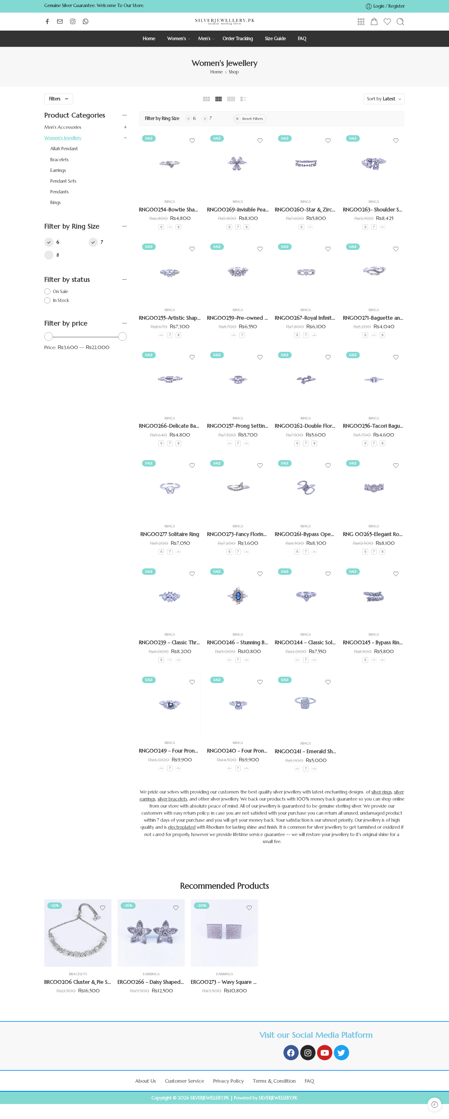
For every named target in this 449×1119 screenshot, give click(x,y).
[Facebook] (291, 1052)
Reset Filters (253, 118)
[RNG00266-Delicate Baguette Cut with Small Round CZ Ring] (170, 380)
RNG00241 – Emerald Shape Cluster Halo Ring (306, 751)
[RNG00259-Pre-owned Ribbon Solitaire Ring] (238, 271)
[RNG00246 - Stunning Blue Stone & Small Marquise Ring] (238, 596)
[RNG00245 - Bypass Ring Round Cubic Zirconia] (374, 596)
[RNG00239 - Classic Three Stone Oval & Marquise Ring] (170, 596)
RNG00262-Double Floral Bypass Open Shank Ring (306, 426)
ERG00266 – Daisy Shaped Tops (151, 982)
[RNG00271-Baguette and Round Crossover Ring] (374, 271)
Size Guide (275, 38)
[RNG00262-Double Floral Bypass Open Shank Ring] (306, 380)
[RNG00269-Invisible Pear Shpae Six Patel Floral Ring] (238, 163)
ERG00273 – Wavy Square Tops (224, 982)
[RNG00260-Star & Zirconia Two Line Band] (306, 163)
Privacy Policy (228, 1081)
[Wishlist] (192, 140)
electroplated (181, 827)
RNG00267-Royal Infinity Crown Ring (306, 317)
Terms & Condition (274, 1081)
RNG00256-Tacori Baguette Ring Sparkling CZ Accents (374, 426)
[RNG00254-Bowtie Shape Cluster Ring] (170, 163)
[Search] (400, 21)
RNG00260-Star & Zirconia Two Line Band (306, 209)
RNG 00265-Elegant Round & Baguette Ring (374, 534)
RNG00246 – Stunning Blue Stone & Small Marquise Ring (238, 642)
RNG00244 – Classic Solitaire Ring (306, 642)
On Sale (60, 291)
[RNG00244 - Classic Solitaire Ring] (306, 596)
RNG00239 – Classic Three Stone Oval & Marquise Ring (170, 642)
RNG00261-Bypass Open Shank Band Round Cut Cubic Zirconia (306, 534)
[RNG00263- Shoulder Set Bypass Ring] (374, 163)
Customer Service (184, 1081)
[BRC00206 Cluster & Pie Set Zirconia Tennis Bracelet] (77, 933)
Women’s (176, 38)
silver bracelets (172, 799)
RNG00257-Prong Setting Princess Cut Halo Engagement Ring (238, 426)
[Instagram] (308, 1052)
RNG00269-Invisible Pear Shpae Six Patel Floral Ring (238, 209)
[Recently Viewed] (434, 1104)
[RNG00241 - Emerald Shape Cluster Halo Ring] (306, 705)
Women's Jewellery (62, 138)
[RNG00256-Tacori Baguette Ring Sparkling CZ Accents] (374, 380)
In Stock (61, 300)
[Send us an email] (60, 21)
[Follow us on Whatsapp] (85, 21)
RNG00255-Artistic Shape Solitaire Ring (170, 317)
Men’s (204, 38)
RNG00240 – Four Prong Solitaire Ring (238, 751)
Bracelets (59, 159)
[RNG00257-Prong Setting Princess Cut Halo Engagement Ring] (238, 380)
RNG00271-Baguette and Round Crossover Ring (374, 317)
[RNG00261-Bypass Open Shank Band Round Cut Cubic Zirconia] (306, 488)
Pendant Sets (63, 181)
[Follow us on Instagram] (72, 21)
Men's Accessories (62, 127)
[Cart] (374, 21)
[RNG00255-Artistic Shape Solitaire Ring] (170, 271)
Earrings (58, 170)
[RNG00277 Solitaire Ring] (170, 488)
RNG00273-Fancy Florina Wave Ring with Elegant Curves (238, 534)
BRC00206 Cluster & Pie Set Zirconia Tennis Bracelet (77, 982)
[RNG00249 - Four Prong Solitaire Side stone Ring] (170, 705)
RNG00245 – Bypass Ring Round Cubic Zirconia (374, 642)
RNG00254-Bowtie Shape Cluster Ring (170, 209)
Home (149, 38)
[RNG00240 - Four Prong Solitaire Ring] (238, 705)
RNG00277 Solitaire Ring (170, 534)
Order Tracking (238, 38)
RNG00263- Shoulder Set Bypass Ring (374, 209)
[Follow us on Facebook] (47, 21)
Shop (234, 72)
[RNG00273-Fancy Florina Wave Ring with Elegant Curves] (238, 488)
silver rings (381, 792)
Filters (54, 99)
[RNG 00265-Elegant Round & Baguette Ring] (374, 488)
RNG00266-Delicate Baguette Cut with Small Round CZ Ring (170, 426)
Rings (170, 201)
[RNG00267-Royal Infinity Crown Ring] (306, 271)
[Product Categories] (361, 21)
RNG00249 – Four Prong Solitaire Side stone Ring (170, 751)
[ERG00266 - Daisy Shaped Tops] (151, 933)
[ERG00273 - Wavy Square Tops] (224, 933)
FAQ (302, 38)
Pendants (59, 192)
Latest (389, 99)
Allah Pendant (64, 148)
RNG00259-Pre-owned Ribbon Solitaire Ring (238, 317)
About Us (145, 1081)
